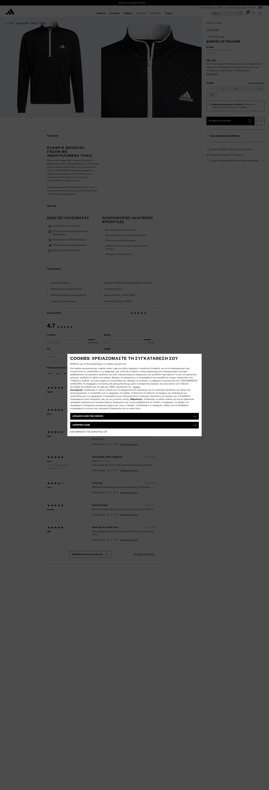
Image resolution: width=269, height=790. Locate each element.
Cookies (136, 387)
